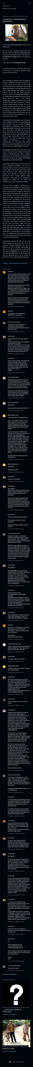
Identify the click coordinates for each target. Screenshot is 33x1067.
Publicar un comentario (10, 974)
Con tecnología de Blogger (18, 1061)
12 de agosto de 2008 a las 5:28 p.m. (16, 620)
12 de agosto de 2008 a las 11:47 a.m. (16, 353)
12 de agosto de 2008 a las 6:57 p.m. (16, 672)
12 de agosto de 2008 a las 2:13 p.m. (16, 472)
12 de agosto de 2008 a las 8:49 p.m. (16, 792)
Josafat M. (10, 699)
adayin (9, 271)
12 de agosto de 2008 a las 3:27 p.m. (16, 528)
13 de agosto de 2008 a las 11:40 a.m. (16, 833)
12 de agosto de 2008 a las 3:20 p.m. (16, 510)
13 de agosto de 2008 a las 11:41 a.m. (16, 849)
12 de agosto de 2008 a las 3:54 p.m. (16, 585)
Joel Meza (10, 336)
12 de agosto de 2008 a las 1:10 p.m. (16, 410)
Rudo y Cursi (8, 1048)
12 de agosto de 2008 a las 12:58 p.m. (16, 398)
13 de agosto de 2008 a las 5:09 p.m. (16, 934)
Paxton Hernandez (12, 377)
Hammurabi (10, 710)
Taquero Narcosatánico (13, 643)
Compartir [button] (5, 263)
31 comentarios (12, 1014)
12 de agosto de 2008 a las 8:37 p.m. (16, 770)
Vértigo (6, 6)
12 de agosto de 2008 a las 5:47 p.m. (16, 651)
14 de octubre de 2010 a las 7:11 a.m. (16, 970)
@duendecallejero (12, 415)
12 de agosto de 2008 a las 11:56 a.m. (16, 372)
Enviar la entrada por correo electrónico (18, 263)
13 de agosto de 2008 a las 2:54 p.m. (16, 921)
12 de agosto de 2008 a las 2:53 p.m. (16, 481)
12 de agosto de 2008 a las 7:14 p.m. (16, 705)
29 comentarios (12, 1051)
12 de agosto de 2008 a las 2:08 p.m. (16, 459)
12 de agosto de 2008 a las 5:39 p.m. (16, 639)
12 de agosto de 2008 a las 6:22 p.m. (16, 661)
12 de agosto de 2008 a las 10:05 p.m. (16, 816)
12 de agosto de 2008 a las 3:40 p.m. (16, 560)
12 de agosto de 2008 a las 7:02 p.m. (16, 694)
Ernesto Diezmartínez (13, 322)
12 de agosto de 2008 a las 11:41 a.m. (16, 331)
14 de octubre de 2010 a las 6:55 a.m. (16, 961)
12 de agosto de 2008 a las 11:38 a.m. (16, 306)
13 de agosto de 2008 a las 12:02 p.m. (16, 871)
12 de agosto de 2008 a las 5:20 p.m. (16, 607)
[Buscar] (29, 2)
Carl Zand (10, 820)
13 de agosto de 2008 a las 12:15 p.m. (16, 894)
